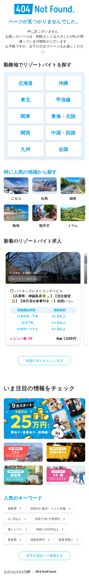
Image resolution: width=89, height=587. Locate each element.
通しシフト (15, 529)
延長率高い (66, 539)
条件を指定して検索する (44, 555)
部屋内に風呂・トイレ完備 (48, 508)
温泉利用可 (37, 539)
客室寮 (12, 539)
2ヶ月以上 (14, 519)
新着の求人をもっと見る (44, 361)
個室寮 (12, 508)
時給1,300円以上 (47, 529)
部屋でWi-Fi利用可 (47, 519)
